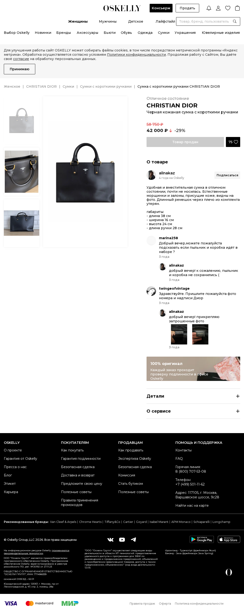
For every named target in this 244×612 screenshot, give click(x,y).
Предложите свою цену (81, 483)
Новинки (43, 32)
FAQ (179, 458)
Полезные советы (76, 492)
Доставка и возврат (78, 475)
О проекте (13, 450)
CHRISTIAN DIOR (41, 86)
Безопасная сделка (78, 467)
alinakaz (167, 173)
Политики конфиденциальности (136, 54)
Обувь (126, 32)
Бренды (63, 32)
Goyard (141, 522)
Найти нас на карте (192, 505)
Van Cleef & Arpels (63, 522)
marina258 (168, 238)
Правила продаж (142, 603)
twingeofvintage (174, 288)
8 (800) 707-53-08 (190, 471)
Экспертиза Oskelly (134, 458)
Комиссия (126, 475)
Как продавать (130, 450)
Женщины (78, 21)
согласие (21, 59)
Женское (12, 86)
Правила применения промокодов (79, 502)
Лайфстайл (165, 21)
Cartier (128, 522)
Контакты (183, 450)
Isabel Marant (159, 522)
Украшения (185, 32)
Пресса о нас (15, 467)
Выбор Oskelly (17, 32)
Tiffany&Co (112, 522)
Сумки (163, 32)
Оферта (165, 603)
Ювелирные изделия (221, 32)
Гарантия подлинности (81, 458)
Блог (8, 475)
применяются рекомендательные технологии (36, 552)
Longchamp (221, 522)
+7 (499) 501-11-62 (190, 484)
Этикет (10, 483)
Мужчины (108, 21)
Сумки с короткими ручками (106, 86)
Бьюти (110, 32)
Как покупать (72, 450)
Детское (135, 21)
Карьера (11, 492)
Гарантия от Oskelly (20, 458)
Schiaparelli (201, 522)
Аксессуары (87, 32)
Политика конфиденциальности (199, 603)
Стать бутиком (130, 483)
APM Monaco (181, 522)
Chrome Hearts (90, 522)
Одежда (145, 32)
